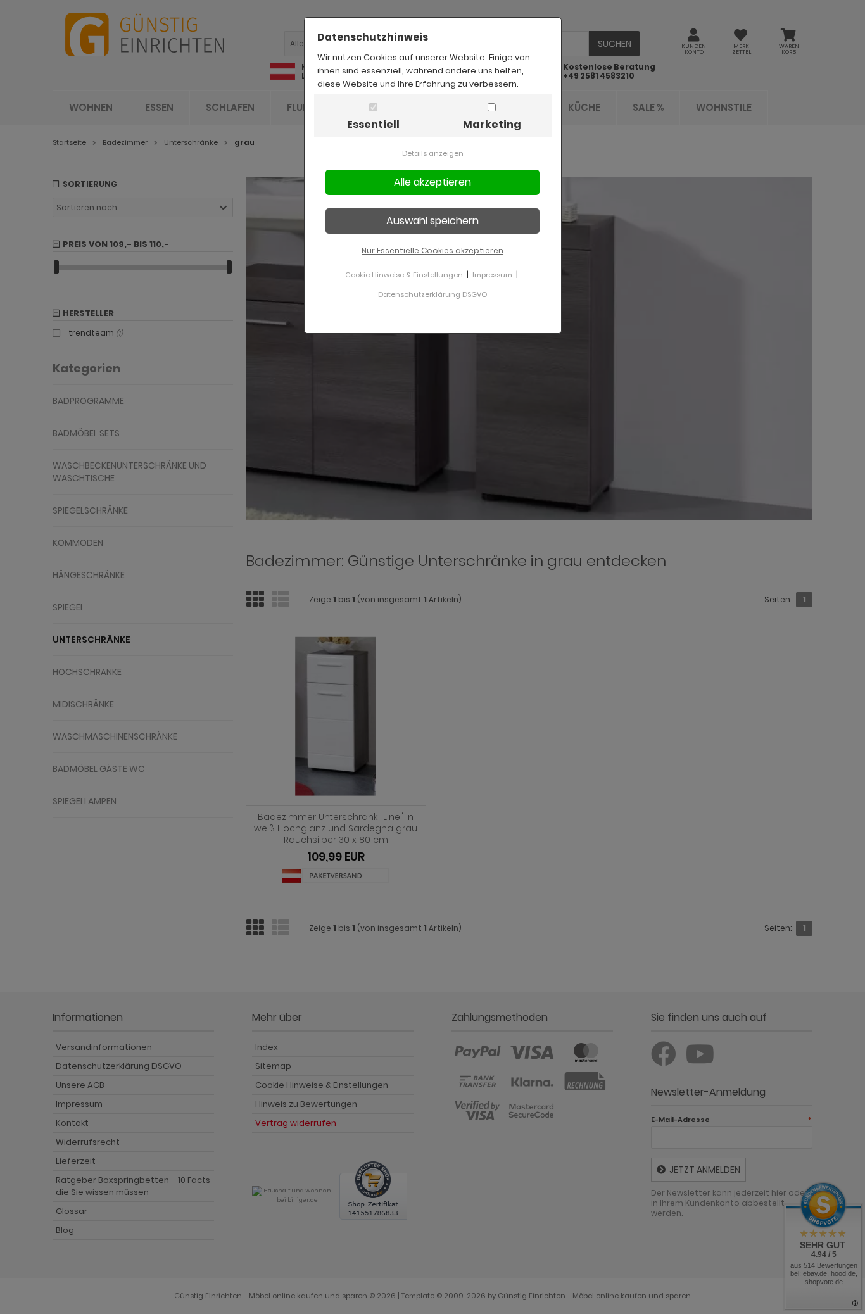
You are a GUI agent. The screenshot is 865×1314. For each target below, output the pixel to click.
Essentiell (373, 124)
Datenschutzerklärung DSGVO (432, 294)
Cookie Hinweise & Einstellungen (404, 275)
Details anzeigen (433, 153)
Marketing (492, 124)
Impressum (492, 275)
